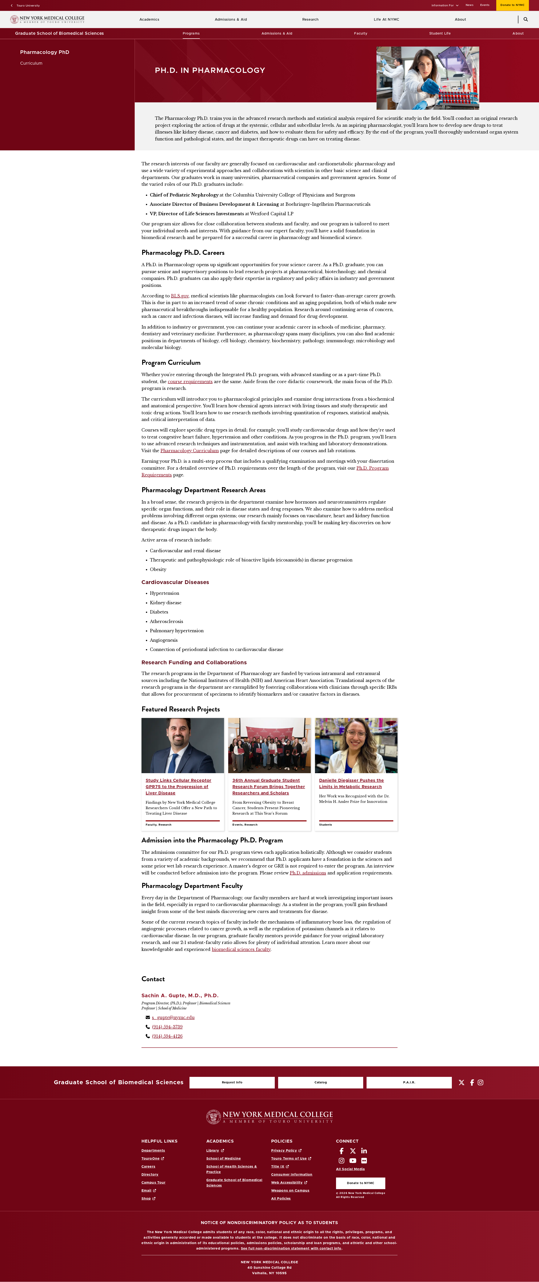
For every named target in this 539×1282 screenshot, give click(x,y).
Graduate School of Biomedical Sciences (59, 33)
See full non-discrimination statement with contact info (291, 1248)
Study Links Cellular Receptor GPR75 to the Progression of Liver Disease (178, 786)
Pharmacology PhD (44, 52)
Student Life (440, 33)
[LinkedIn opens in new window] (364, 1152)
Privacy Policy (284, 1150)
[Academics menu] (162, 19)
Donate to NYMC (510, 5)
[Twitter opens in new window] (353, 1152)
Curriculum (31, 63)
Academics (149, 19)
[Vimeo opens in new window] (353, 1162)
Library (212, 1150)
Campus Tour (153, 1182)
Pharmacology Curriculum (189, 450)
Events (485, 5)
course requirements (190, 381)
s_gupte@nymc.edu (173, 1017)
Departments (153, 1150)
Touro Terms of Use (289, 1158)
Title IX (277, 1166)
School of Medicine (223, 1158)
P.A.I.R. (409, 1082)
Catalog (302, 1083)
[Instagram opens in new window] (342, 1162)
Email (146, 1190)
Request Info (232, 1082)
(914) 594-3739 (167, 1026)
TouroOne (150, 1158)
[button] (445, 6)
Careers (148, 1166)
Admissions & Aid (231, 19)
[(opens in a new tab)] (462, 1082)
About (460, 19)
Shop (146, 1198)
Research (310, 19)
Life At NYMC (386, 19)
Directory (150, 1174)
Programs (191, 33)
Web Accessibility (287, 1182)
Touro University (28, 5)
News (470, 5)
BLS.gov (180, 295)
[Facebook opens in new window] (342, 1152)
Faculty (360, 33)
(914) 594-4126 (167, 1036)
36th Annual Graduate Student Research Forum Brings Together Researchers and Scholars (268, 786)
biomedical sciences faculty (241, 949)
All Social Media (350, 1169)
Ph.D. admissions (308, 873)
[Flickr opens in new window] (364, 1162)
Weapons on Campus (290, 1190)
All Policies (281, 1198)
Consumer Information (291, 1174)
